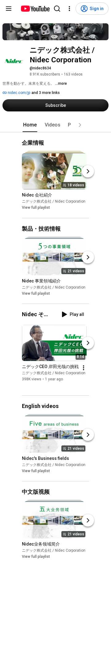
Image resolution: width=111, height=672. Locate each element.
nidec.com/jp (18, 93)
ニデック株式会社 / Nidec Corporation (53, 202)
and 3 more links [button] (45, 93)
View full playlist (36, 208)
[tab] (30, 125)
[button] (79, 125)
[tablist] (55, 125)
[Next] (88, 171)
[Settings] (69, 8)
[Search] (57, 8)
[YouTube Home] (35, 8)
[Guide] (8, 8)
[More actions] (83, 368)
